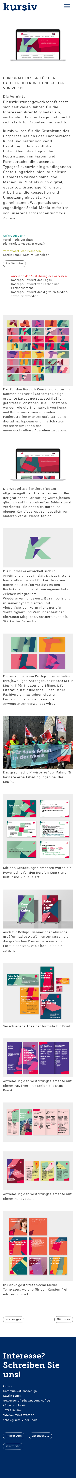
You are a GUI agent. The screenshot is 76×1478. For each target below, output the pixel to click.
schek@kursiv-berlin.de (20, 1420)
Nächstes (63, 1319)
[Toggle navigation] (67, 7)
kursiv (20, 7)
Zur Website (14, 263)
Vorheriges (13, 1319)
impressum (14, 1435)
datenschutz (40, 1435)
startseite (13, 1446)
